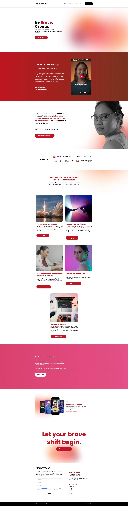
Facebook (76, 3)
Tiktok (81, 3)
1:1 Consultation (72, 477)
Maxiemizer (91, 503)
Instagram (71, 3)
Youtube (71, 489)
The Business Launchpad (74, 474)
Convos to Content (73, 479)
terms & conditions (44, 488)
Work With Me (65, 3)
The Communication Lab (74, 475)
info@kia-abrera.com (44, 370)
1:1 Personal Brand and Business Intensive (78, 478)
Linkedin (71, 490)
